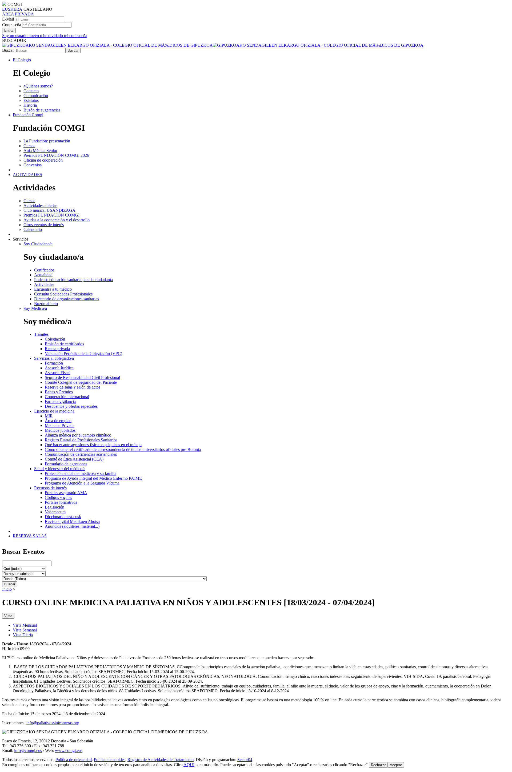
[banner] (212, 45)
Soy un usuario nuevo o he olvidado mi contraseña (44, 35)
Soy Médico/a (35, 308)
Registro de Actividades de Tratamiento (160, 759)
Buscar (8, 50)
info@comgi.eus (28, 750)
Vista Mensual (25, 625)
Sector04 (244, 759)
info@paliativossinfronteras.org (52, 723)
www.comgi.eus (68, 750)
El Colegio (22, 60)
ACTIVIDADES (27, 174)
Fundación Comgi (28, 115)
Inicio (7, 589)
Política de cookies (109, 759)
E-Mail (8, 19)
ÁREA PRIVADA (18, 14)
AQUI (188, 764)
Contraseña (11, 24)
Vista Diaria (23, 635)
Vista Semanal (25, 630)
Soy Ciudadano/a (38, 244)
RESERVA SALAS (30, 536)
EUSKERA (12, 9)
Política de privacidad (73, 759)
